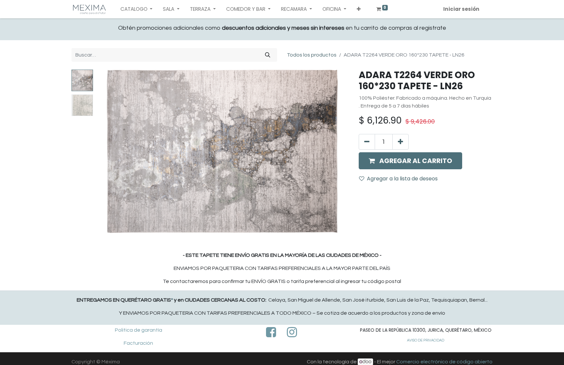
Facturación (138, 343)
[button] (359, 9)
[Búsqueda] (267, 55)
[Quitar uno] (367, 142)
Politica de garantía (138, 330)
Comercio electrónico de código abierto (444, 361)
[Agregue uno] (400, 142)
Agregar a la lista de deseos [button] (402, 178)
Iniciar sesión (461, 9)
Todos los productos (312, 55)
